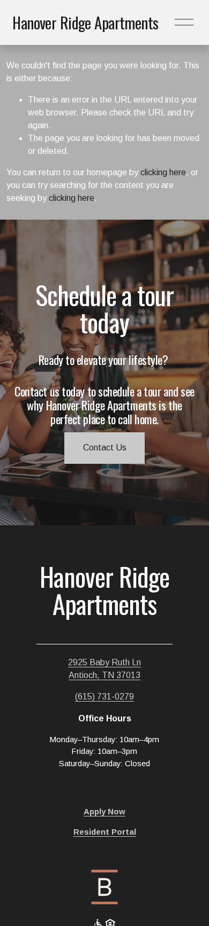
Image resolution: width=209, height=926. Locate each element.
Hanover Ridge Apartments (85, 22)
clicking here (163, 172)
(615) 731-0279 (104, 696)
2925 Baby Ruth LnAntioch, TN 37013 (104, 669)
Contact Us (104, 447)
